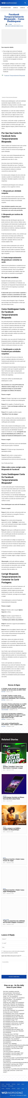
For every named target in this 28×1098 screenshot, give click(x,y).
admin (10, 24)
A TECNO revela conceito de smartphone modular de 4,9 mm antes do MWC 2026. (13, 689)
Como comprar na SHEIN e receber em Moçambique (12, 829)
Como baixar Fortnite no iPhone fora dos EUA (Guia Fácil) (13, 798)
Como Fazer (6, 919)
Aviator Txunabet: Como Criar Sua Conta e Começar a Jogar (13, 767)
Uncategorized (4, 709)
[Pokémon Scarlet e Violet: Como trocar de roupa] (14, 846)
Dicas (4, 765)
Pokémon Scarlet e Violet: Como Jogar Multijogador (13, 890)
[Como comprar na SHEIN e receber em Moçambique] (14, 815)
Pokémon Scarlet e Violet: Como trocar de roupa (13, 859)
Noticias (3, 691)
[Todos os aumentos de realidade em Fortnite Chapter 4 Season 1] (14, 908)
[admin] (7, 24)
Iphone (4, 796)
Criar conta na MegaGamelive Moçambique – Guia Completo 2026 (11, 723)
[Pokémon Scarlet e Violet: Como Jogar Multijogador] (14, 877)
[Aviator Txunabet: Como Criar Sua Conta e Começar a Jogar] (14, 753)
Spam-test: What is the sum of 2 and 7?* (11, 955)
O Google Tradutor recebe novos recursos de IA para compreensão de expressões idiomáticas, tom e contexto (13, 697)
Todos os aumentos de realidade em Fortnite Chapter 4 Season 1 (14, 921)
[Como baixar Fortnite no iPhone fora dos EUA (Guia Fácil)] (14, 784)
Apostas (3, 719)
